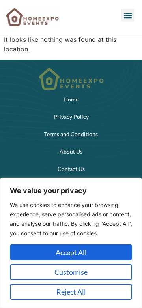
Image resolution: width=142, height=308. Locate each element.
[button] (127, 15)
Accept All (71, 252)
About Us (71, 151)
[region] (71, 243)
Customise (71, 272)
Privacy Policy (71, 116)
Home (71, 99)
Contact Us (71, 168)
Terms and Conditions (71, 134)
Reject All (71, 291)
